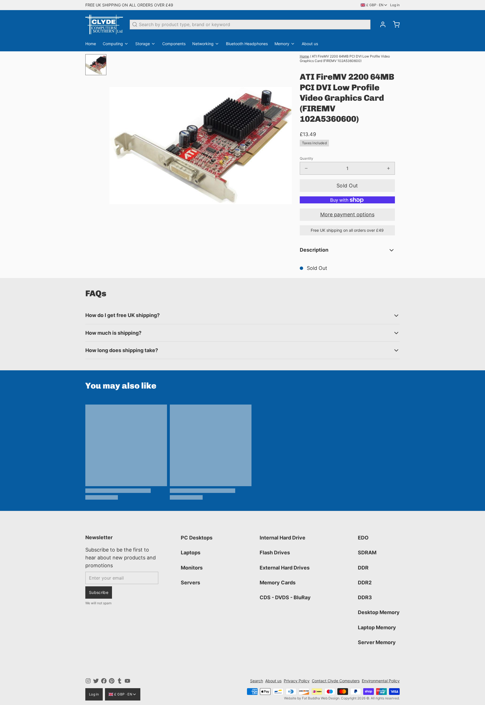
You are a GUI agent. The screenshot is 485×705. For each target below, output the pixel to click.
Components (174, 43)
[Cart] (394, 24)
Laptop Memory (377, 627)
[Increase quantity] (388, 168)
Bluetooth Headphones (247, 43)
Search (256, 680)
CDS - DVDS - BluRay (285, 597)
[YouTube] (127, 681)
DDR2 (365, 582)
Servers (190, 582)
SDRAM (367, 552)
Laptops (190, 552)
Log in (395, 5)
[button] (347, 185)
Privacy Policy (297, 680)
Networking (203, 43)
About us (310, 43)
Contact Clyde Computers (336, 680)
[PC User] (104, 24)
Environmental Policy (381, 680)
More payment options (347, 214)
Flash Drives (275, 552)
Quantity (306, 158)
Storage (142, 43)
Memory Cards (278, 582)
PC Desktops (196, 538)
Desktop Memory (379, 612)
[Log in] (380, 24)
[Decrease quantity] (306, 168)
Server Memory (377, 642)
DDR (363, 568)
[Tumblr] (119, 681)
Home (90, 43)
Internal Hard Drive (282, 538)
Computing (113, 43)
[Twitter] (96, 681)
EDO (363, 538)
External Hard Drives (285, 568)
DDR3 (365, 597)
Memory (281, 43)
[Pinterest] (112, 681)
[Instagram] (88, 681)
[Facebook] (104, 681)
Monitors (192, 568)
